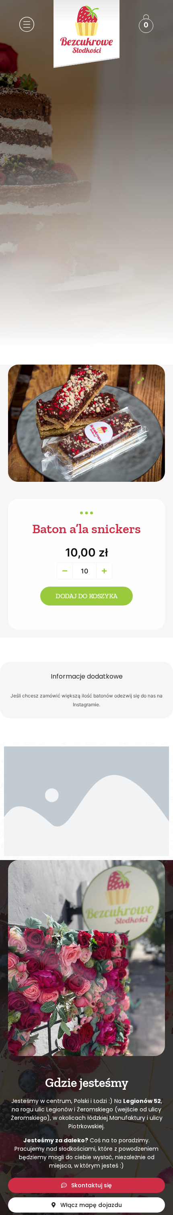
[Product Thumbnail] (141, 381)
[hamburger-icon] (25, 25)
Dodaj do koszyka (86, 596)
